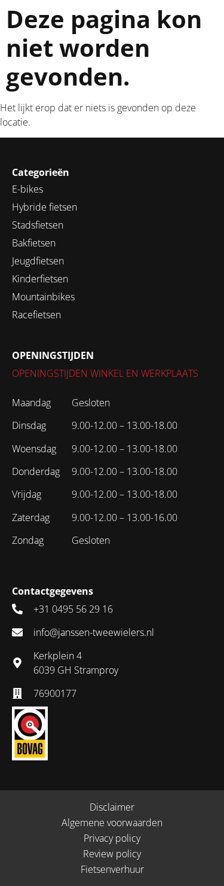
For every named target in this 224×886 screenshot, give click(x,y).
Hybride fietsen (44, 207)
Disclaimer (112, 807)
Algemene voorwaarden (112, 822)
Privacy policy (112, 838)
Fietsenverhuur (112, 869)
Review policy (112, 853)
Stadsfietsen (37, 225)
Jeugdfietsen (38, 261)
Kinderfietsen (40, 279)
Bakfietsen (34, 243)
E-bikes (27, 189)
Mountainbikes (43, 297)
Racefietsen (36, 315)
